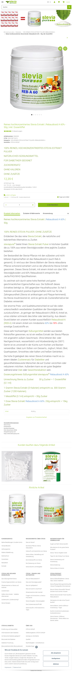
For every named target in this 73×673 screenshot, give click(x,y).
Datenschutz (17, 667)
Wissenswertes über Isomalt (34, 592)
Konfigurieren (56, 658)
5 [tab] (39, 114)
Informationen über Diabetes (10, 632)
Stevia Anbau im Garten (57, 568)
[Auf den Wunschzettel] (65, 48)
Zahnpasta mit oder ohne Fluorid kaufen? (59, 601)
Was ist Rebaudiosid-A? (33, 578)
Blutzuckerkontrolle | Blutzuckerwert (12, 646)
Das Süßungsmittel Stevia (9, 578)
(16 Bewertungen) (17, 131)
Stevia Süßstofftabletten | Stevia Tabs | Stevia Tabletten (59, 579)
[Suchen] (69, 7)
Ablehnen (56, 664)
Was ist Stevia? (30, 542)
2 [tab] (33, 114)
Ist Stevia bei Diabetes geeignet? (11, 636)
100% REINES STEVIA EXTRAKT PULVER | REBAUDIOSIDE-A (27, 140)
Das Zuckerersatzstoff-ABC (34, 604)
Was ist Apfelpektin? (32, 585)
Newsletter (5, 562)
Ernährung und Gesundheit (9, 629)
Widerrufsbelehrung (7, 552)
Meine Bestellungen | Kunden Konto (12, 542)
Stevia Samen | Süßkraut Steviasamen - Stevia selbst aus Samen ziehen (59, 618)
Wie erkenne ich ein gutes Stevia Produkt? (59, 548)
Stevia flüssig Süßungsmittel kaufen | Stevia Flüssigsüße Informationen (60, 585)
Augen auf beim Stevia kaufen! (59, 544)
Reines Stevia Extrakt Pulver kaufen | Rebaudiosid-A (60, 596)
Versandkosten (6, 546)
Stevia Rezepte (6, 603)
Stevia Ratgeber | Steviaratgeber (35, 601)
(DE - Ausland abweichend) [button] (23, 197)
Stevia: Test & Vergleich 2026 (58, 553)
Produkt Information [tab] (12, 213)
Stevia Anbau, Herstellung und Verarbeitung (35, 555)
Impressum (8, 667)
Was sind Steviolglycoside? (34, 582)
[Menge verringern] (6, 205)
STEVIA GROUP (30, 629)
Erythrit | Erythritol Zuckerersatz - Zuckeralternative (59, 612)
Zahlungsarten (6, 549)
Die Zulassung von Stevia (33, 563)
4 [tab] (37, 114)
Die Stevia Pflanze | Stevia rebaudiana (33, 547)
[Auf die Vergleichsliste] (60, 48)
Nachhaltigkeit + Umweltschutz (35, 643)
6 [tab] (41, 114)
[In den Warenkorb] (5, 44)
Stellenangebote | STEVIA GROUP (35, 632)
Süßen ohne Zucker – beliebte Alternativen (10, 595)
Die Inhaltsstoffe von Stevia (34, 560)
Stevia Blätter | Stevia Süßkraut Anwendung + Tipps (59, 606)
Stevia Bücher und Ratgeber (34, 566)
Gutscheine (5, 559)
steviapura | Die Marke (32, 636)
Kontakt (4, 566)
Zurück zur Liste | (9, 32)
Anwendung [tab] (48, 213)
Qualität (28, 639)
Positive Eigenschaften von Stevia (11, 582)
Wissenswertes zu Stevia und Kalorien (10, 586)
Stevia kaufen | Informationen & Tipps (35, 608)
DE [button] (48, 2)
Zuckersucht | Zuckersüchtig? (10, 599)
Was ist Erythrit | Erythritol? (34, 589)
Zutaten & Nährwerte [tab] (31, 213)
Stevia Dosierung (55, 565)
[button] (54, 2)
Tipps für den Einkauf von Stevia (59, 556)
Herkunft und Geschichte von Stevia (36, 551)
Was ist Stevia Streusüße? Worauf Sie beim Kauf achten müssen (60, 590)
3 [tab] (35, 114)
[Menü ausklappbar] (2, 1)
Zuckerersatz (5, 591)
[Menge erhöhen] (33, 205)
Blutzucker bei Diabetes (8, 639)
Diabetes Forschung (7, 643)
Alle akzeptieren (56, 653)
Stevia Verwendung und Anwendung (57, 560)
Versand (17, 185)
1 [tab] (31, 114)
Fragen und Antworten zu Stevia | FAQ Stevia (35, 596)
